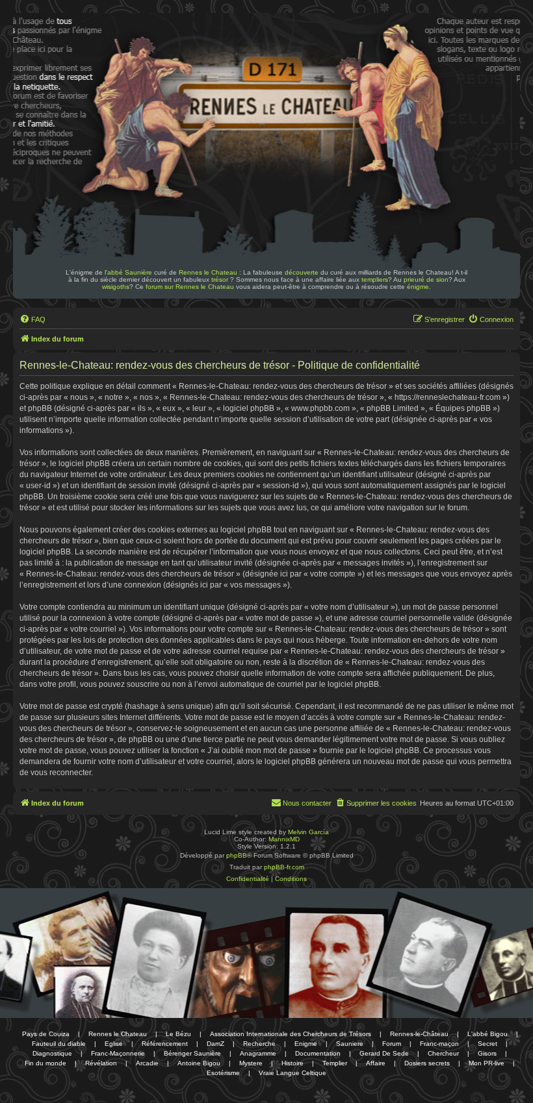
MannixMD (284, 839)
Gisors (487, 1053)
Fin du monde (45, 1063)
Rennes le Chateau (208, 272)
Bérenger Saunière (192, 1053)
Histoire (292, 1063)
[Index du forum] (102, 50)
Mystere (251, 1063)
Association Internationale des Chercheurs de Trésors (290, 1033)
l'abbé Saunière (128, 272)
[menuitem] (33, 319)
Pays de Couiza (46, 1033)
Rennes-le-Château (419, 1033)
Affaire (375, 1063)
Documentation (318, 1053)
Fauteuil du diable (59, 1043)
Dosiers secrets (427, 1063)
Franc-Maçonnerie (118, 1053)
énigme (418, 286)
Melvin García (308, 832)
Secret (487, 1043)
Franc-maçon (439, 1043)
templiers (374, 279)
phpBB (236, 855)
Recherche (259, 1043)
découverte (301, 272)
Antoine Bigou (198, 1063)
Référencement (165, 1043)
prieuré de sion (426, 279)
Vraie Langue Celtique (292, 1072)
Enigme (305, 1043)
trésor (219, 279)
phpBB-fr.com (284, 867)
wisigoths (115, 286)
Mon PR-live (486, 1063)
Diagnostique (52, 1053)
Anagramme (258, 1053)
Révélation (101, 1063)
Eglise (114, 1043)
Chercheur (443, 1053)
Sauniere (349, 1043)
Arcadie (147, 1063)
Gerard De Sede (384, 1053)
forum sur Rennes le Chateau (190, 286)
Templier (334, 1063)
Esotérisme (223, 1072)
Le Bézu (178, 1033)
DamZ (215, 1043)
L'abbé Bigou (487, 1033)
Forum (391, 1043)
